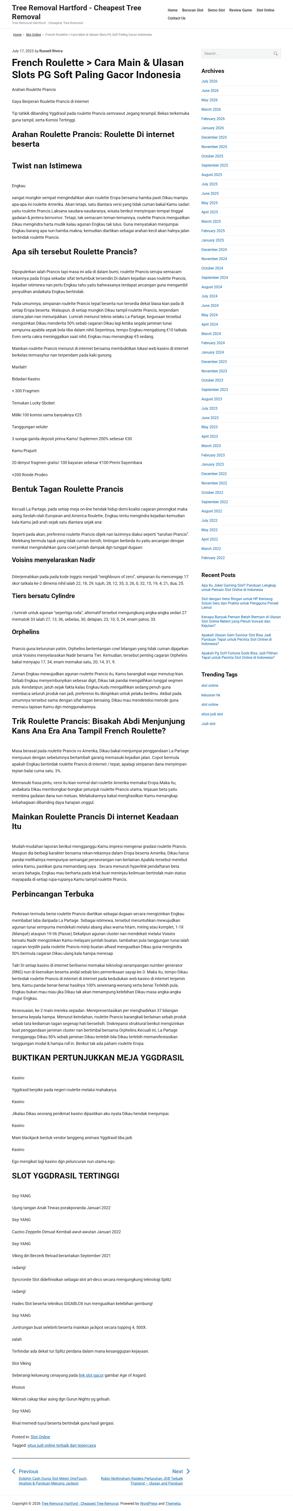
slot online (209, 685)
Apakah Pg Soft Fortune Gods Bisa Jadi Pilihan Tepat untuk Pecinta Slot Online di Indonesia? (239, 655)
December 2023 (214, 362)
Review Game (240, 10)
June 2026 (210, 90)
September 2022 (214, 502)
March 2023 (211, 446)
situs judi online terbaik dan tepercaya (61, 1445)
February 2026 (213, 119)
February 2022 (213, 558)
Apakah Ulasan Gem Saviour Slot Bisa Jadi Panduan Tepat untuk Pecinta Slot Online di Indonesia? (236, 639)
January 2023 (212, 464)
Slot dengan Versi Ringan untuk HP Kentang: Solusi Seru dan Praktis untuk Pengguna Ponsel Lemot (239, 603)
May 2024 (209, 315)
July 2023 (209, 408)
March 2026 (211, 109)
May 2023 (209, 427)
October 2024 (212, 268)
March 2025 (211, 221)
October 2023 (212, 380)
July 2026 (209, 81)
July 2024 (209, 296)
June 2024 (210, 305)
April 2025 (209, 212)
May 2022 (209, 530)
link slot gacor (91, 1375)
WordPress (148, 1503)
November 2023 (214, 371)
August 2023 (211, 399)
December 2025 (214, 137)
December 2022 (214, 474)
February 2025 (213, 231)
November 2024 (214, 259)
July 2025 (209, 184)
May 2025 (209, 203)
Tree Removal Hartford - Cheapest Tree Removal (80, 1503)
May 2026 (209, 100)
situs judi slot (212, 714)
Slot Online (265, 10)
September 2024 (214, 277)
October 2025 (212, 156)
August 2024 (211, 287)
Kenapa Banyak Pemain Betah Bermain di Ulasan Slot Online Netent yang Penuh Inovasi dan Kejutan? (241, 621)
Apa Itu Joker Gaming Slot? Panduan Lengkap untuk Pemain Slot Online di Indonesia (238, 587)
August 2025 (211, 175)
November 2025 (214, 147)
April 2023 (209, 436)
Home (173, 10)
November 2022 (214, 483)
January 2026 (212, 128)
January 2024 (212, 352)
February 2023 (213, 455)
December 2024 (214, 249)
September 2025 (214, 165)
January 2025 (212, 240)
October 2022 (212, 492)
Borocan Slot (192, 10)
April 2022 (209, 539)
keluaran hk (210, 695)
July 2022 (209, 520)
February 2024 (213, 343)
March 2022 (211, 549)
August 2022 (211, 511)
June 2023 (210, 418)
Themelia (173, 1503)
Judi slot (208, 724)
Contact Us (176, 18)
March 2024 (211, 334)
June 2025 (210, 193)
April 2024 (209, 324)
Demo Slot (216, 10)
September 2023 (214, 389)
